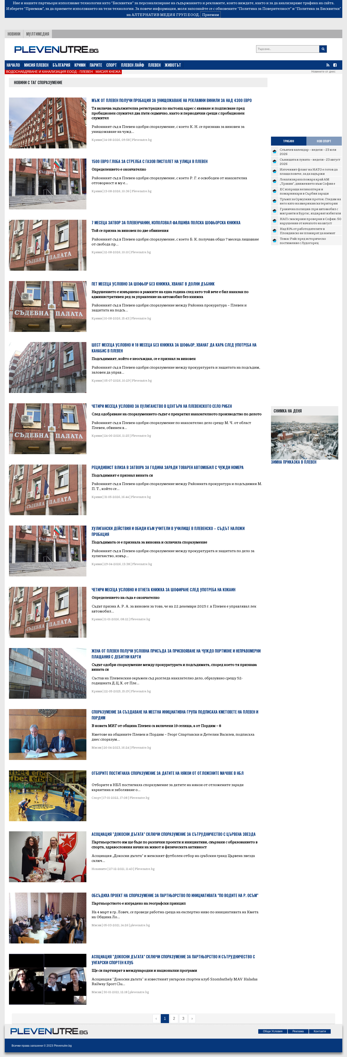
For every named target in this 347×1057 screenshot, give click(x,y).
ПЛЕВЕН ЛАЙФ (132, 65)
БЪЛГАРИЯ (61, 65)
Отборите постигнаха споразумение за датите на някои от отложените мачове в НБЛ (168, 773)
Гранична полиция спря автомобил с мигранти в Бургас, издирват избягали (310, 210)
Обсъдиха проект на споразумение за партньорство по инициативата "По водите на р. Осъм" (175, 895)
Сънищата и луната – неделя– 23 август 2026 (310, 161)
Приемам (210, 14)
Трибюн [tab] (288, 141)
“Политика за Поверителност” (264, 8)
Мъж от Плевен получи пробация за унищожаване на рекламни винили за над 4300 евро (172, 100)
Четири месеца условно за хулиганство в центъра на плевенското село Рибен (162, 406)
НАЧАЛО (13, 65)
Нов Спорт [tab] (324, 141)
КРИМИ (79, 65)
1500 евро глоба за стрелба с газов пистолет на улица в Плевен (149, 161)
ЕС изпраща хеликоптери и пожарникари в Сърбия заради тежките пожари (304, 193)
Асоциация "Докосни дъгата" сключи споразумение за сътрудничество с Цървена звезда (174, 834)
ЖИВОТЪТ (173, 65)
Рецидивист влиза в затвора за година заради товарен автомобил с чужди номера (168, 467)
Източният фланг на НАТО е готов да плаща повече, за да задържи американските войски (309, 173)
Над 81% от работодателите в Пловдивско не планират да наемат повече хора (307, 232)
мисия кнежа (108, 71)
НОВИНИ (14, 34)
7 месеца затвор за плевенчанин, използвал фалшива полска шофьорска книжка (166, 222)
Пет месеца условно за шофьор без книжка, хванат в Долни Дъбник (153, 284)
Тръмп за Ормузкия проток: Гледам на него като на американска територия (310, 200)
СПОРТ (111, 65)
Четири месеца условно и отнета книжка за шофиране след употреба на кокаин (163, 589)
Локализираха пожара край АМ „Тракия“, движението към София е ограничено (307, 183)
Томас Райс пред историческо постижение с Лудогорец (303, 240)
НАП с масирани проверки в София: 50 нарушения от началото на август (310, 220)
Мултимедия (37, 34)
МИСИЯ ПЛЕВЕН (36, 65)
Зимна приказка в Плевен (293, 462)
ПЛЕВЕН (154, 65)
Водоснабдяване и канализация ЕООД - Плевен (49, 71)
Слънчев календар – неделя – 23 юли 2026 (308, 151)
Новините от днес (323, 71)
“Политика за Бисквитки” (318, 8)
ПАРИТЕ (96, 65)
